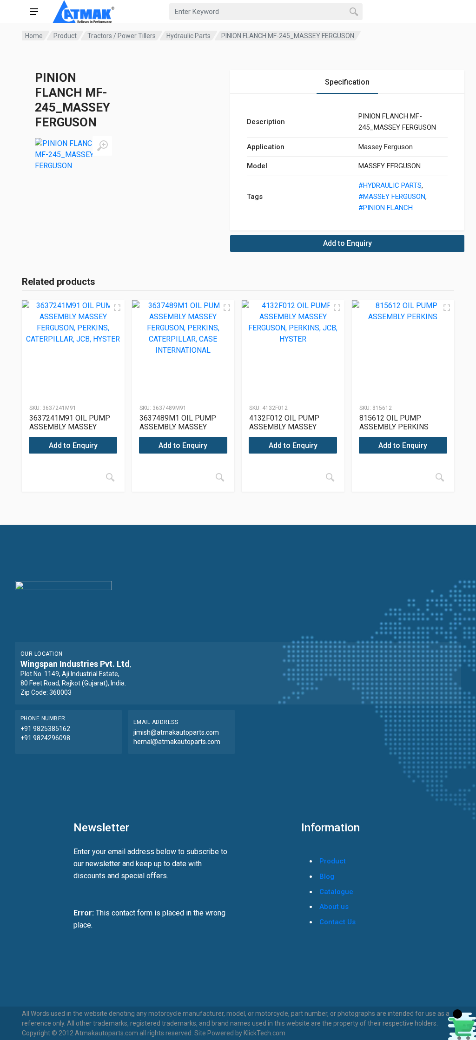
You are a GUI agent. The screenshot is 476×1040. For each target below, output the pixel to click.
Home (34, 35)
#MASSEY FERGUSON (391, 196)
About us (334, 906)
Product (65, 35)
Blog (326, 876)
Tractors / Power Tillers (121, 35)
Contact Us (337, 922)
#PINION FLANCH (385, 208)
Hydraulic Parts (188, 35)
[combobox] (266, 11)
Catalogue (336, 892)
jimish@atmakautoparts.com (176, 732)
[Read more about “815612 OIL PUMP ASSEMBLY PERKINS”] (439, 477)
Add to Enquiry (347, 243)
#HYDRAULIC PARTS (390, 185)
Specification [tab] (347, 82)
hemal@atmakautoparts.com (176, 741)
